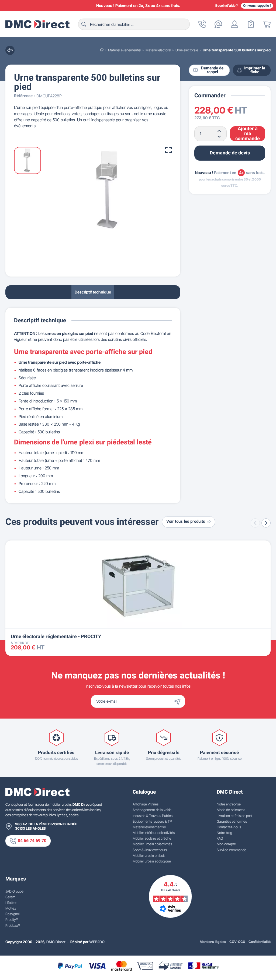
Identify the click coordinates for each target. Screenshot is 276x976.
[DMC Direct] (37, 24)
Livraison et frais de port (234, 816)
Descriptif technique (93, 292)
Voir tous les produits (185, 521)
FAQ (220, 838)
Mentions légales (213, 942)
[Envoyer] (178, 701)
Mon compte (226, 844)
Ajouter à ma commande (247, 133)
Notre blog (224, 832)
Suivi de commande (231, 850)
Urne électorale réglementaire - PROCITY (56, 636)
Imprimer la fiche (254, 70)
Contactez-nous (229, 827)
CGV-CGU (237, 942)
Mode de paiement (231, 810)
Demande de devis (230, 153)
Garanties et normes (232, 821)
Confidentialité (260, 942)
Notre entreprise (229, 804)
